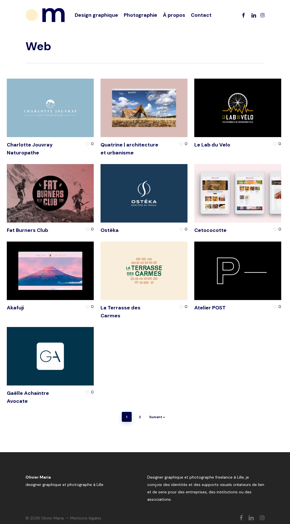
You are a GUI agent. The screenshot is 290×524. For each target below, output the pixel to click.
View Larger (32, 102)
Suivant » (157, 417)
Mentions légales (85, 518)
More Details (67, 102)
